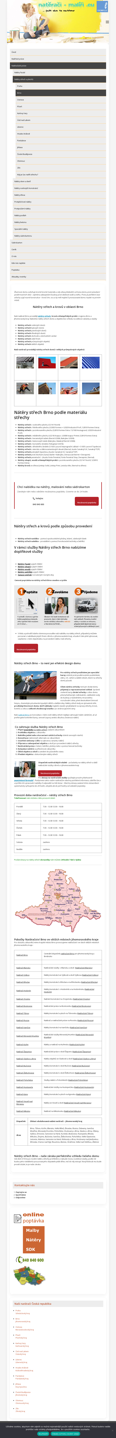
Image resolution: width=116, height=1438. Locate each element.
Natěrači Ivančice (23, 1027)
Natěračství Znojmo (81, 999)
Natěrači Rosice (22, 1020)
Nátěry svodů (24, 569)
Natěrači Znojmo (23, 999)
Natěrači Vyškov (22, 975)
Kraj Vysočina (21, 1387)
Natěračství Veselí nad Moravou (77, 1103)
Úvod (14, 52)
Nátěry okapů (24, 566)
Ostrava (20, 99)
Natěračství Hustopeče (84, 1087)
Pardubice (21, 140)
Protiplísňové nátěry (22, 202)
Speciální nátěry (21, 229)
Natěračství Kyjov (83, 1094)
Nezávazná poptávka (86, 502)
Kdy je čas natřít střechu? (27, 174)
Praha (19, 86)
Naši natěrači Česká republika (32, 1303)
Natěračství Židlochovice (85, 1073)
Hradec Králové (23, 133)
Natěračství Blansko (84, 968)
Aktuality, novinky (19, 276)
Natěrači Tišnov (22, 1013)
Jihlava (19, 147)
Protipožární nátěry (22, 208)
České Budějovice (24, 154)
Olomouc (21, 161)
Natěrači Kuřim (22, 1044)
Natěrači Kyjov (22, 1094)
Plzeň (19, 106)
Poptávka (15, 270)
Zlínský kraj (20, 1411)
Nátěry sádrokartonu (23, 236)
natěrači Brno (23, 715)
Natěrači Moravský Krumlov (27, 1036)
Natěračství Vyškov (90, 975)
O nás (14, 256)
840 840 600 (38, 504)
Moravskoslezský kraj (25, 1329)
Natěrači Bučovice (23, 1065)
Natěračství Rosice (85, 1020)
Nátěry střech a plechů (23, 79)
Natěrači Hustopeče (24, 1087)
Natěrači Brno (22, 955)
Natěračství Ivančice (78, 1027)
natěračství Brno (67, 953)
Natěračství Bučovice (80, 1065)
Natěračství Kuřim (77, 1044)
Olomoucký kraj (22, 1403)
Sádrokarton (17, 242)
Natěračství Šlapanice (82, 1051)
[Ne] (112, 1430)
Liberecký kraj (21, 1362)
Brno (19, 93)
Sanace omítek (25, 575)
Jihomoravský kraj (23, 1321)
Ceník (14, 249)
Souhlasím (43, 1434)
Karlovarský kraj (22, 1346)
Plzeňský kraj (21, 1337)
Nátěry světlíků (25, 572)
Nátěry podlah (20, 215)
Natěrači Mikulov (23, 1111)
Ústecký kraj (21, 1354)
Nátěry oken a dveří (22, 181)
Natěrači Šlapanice (24, 1051)
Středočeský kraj (23, 1313)
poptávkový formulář (23, 780)
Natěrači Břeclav (23, 982)
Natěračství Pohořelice (78, 1080)
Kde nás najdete (18, 263)
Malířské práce (18, 59)
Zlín (18, 167)
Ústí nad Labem (23, 120)
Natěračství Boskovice (81, 1006)
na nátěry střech (40, 729)
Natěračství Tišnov (85, 1013)
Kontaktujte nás (24, 1185)
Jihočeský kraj (21, 1395)
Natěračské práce (19, 65)
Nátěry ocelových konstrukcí (26, 188)
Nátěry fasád (19, 72)
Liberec (20, 127)
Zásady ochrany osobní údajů (65, 1434)
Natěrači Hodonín (23, 990)
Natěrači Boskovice (24, 1006)
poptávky (28, 729)
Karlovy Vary (22, 113)
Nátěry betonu (20, 222)
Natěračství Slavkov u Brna (84, 1058)
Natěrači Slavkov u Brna (26, 1058)
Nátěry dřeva (19, 195)
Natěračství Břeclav (89, 982)
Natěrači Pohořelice (24, 1080)
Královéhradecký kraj (24, 1370)
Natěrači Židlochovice (25, 1073)
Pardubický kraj (22, 1378)
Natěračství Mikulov (72, 1111)
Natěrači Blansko (23, 968)
